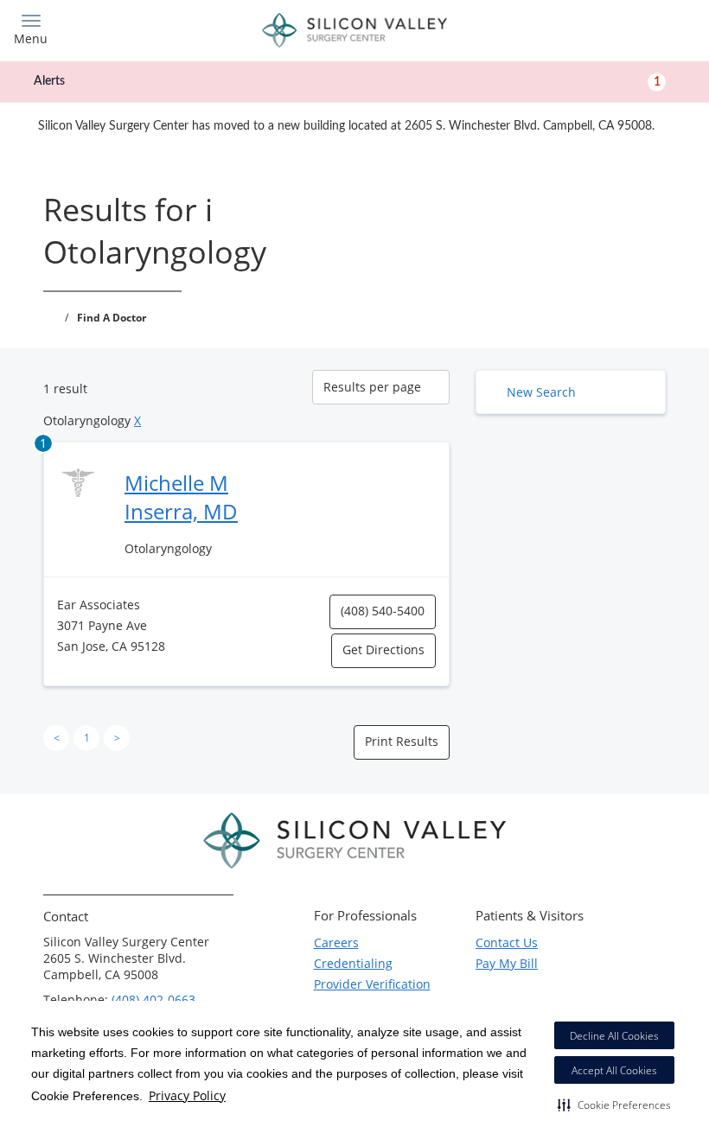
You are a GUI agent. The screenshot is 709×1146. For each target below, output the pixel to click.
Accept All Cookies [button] (614, 1070)
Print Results (401, 741)
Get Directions (383, 649)
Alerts (347, 81)
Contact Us (507, 942)
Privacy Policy (187, 1095)
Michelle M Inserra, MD (181, 496)
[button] (614, 1104)
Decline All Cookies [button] (614, 1035)
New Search (541, 392)
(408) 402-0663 (153, 999)
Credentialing (353, 963)
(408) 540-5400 (383, 610)
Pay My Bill (507, 963)
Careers (336, 942)
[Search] (611, 28)
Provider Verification (372, 984)
